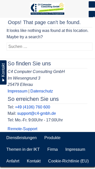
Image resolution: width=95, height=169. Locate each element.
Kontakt (34, 161)
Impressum (17, 91)
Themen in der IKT (23, 149)
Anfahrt (12, 161)
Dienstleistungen (21, 138)
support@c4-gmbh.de (36, 113)
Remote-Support (22, 129)
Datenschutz (41, 91)
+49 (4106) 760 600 (32, 107)
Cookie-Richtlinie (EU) (68, 161)
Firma (52, 149)
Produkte (52, 138)
